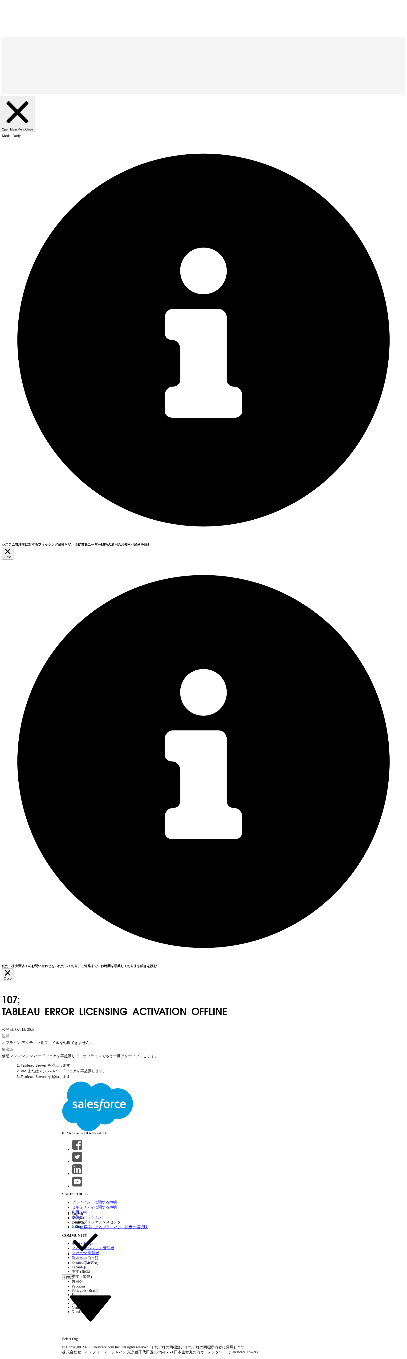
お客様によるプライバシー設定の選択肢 (114, 1227)
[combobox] (90, 1308)
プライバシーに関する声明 (94, 1202)
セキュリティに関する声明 (94, 1207)
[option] (85, 1214)
